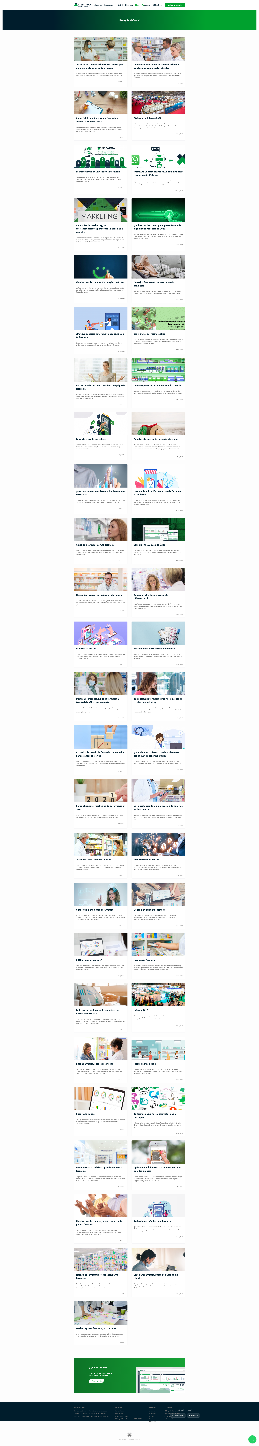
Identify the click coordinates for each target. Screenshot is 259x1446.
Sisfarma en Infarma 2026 (147, 118)
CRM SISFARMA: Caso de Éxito (149, 544)
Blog (137, 5)
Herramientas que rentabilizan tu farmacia (99, 595)
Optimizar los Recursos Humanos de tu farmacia (91, 1416)
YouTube (152, 1419)
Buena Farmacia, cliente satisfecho (94, 1063)
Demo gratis (97, 1381)
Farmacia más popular (145, 1063)
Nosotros (129, 5)
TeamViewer (179, 1415)
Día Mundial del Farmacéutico (149, 333)
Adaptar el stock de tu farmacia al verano (156, 439)
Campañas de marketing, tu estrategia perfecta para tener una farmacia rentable (99, 229)
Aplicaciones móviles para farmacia (152, 1221)
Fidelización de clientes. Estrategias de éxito (100, 282)
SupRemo (194, 1415)
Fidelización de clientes (146, 859)
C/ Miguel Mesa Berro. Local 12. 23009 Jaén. (130, 1419)
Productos (108, 5)
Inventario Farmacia (144, 960)
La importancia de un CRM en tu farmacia (98, 171)
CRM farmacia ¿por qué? (89, 960)
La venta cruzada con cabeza (91, 439)
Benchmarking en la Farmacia (150, 909)
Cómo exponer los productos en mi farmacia (157, 385)
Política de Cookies (171, 1419)
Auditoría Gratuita (175, 5)
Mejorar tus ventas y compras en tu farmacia (90, 1413)
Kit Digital (119, 5)
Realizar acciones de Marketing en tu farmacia (90, 1411)
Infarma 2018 (141, 1010)
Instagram (152, 1421)
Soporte (147, 5)
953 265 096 (157, 5)
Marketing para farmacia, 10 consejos (96, 1328)
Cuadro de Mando (85, 1113)
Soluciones (97, 5)
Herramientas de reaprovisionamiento (154, 648)
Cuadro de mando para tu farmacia (94, 909)
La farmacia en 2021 (86, 648)
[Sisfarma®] (83, 5)
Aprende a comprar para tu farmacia (95, 544)
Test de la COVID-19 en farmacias (93, 859)
